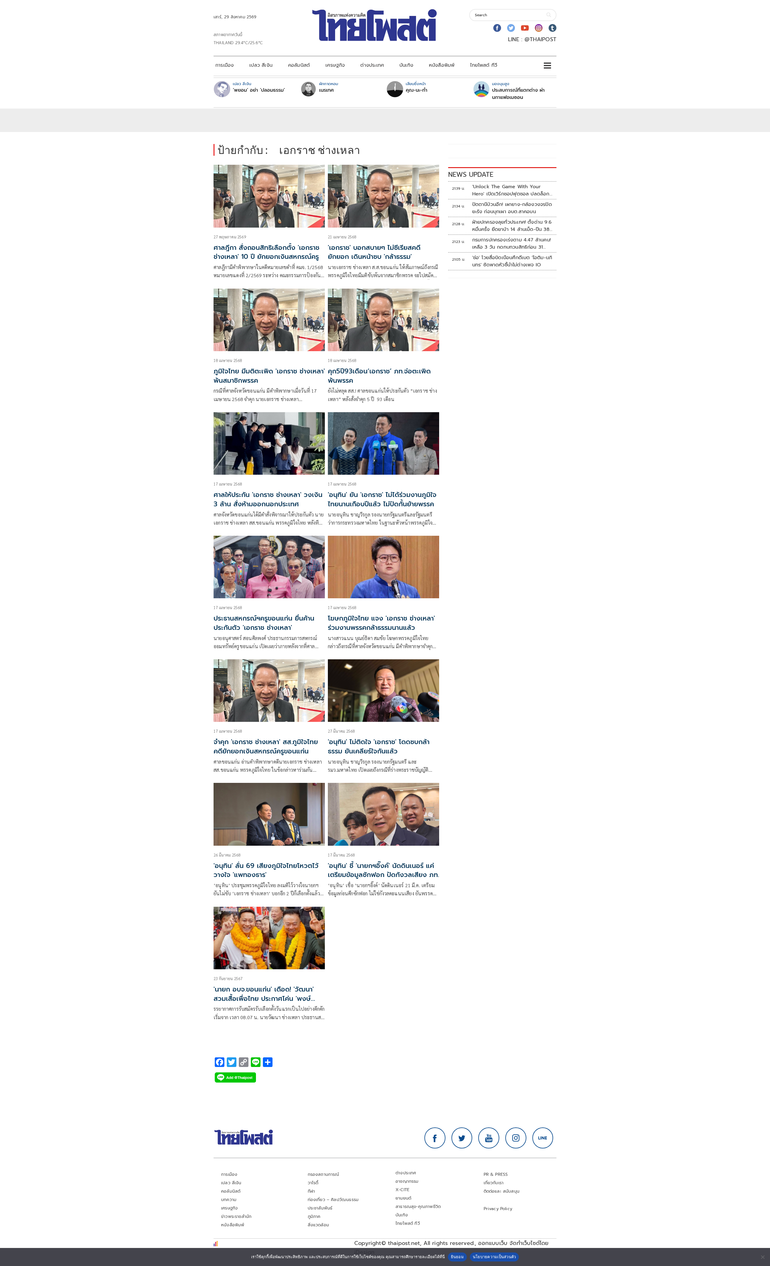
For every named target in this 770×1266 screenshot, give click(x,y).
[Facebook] (497, 28)
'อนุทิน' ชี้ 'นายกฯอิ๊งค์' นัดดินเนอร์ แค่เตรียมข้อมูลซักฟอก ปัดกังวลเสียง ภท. (383, 870)
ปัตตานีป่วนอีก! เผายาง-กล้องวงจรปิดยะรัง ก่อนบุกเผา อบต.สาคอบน (512, 208)
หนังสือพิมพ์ (441, 65)
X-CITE (402, 1190)
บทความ (228, 1200)
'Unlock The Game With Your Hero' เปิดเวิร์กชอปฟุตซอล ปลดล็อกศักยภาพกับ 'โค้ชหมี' (511, 190)
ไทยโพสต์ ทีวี (483, 65)
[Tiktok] (552, 28)
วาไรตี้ (313, 1183)
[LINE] (543, 1138)
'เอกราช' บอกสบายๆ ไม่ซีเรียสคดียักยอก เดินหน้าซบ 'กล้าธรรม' (374, 252)
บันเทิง (406, 65)
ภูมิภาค (314, 1216)
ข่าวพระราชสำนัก (236, 1216)
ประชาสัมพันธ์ (320, 1208)
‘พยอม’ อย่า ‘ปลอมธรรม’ (259, 90)
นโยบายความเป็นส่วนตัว (494, 1256)
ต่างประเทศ (372, 65)
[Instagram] (539, 28)
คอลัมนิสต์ (299, 65)
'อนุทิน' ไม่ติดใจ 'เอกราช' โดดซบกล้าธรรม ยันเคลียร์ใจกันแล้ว (379, 746)
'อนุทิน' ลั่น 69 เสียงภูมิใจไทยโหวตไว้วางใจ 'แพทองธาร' (266, 870)
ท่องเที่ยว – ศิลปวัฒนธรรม (333, 1200)
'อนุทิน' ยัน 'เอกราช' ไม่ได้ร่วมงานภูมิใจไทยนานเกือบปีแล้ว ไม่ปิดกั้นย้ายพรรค (382, 499)
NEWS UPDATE (470, 174)
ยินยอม (457, 1256)
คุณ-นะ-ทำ (416, 90)
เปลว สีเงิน (261, 65)
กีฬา (311, 1191)
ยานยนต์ (403, 1198)
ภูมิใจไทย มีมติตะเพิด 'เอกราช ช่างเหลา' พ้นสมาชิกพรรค (269, 375)
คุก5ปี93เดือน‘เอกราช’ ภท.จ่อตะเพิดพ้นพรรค (379, 375)
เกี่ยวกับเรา (494, 1183)
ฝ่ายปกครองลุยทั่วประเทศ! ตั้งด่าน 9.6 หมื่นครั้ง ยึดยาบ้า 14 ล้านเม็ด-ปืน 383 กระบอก (512, 226)
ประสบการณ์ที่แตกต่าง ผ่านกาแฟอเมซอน (518, 94)
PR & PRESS (496, 1174)
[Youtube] (525, 28)
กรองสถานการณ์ (323, 1174)
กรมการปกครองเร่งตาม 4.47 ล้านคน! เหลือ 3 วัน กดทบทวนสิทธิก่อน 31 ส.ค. (511, 243)
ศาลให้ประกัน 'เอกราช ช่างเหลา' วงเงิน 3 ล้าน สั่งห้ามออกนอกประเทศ (268, 499)
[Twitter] (511, 28)
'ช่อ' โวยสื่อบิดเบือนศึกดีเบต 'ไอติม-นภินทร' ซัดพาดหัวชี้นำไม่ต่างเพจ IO (512, 261)
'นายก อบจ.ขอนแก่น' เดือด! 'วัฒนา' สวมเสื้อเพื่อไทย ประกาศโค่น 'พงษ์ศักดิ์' (264, 998)
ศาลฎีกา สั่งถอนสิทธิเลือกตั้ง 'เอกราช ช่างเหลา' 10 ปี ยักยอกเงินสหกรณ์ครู (266, 252)
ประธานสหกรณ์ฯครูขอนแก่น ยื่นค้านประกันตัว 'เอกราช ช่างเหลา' (264, 623)
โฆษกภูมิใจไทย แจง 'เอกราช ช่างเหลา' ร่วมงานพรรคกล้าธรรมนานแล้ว (381, 623)
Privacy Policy (498, 1209)
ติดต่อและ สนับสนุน (502, 1191)
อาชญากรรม (407, 1181)
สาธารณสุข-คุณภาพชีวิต (418, 1206)
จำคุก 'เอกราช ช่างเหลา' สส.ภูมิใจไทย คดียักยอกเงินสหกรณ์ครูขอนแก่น (266, 746)
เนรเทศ (326, 90)
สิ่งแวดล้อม (318, 1225)
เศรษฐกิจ (335, 65)
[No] (762, 1257)
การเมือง (224, 65)
